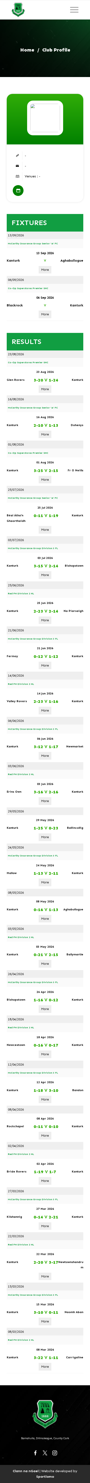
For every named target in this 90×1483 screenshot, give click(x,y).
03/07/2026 (16, 540)
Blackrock (15, 305)
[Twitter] (45, 1453)
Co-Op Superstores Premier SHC (28, 288)
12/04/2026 (16, 1064)
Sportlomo (45, 1476)
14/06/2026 (16, 675)
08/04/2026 (16, 1109)
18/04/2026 (16, 1019)
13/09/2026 (16, 235)
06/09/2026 (16, 280)
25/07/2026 (16, 490)
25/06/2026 (16, 585)
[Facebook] (35, 1453)
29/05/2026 (16, 811)
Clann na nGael (26, 1471)
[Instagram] (54, 1453)
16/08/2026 (16, 399)
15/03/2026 (16, 1286)
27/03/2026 (16, 1191)
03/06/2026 (16, 766)
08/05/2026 (16, 892)
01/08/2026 (16, 444)
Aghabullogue (71, 261)
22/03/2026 (16, 1236)
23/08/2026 (16, 354)
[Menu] (74, 9)
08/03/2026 (16, 1332)
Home (27, 50)
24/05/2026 (16, 847)
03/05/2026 (16, 929)
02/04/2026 (16, 1146)
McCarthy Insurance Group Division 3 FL (33, 548)
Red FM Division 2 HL (21, 593)
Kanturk (13, 261)
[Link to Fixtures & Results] (18, 190)
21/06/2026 (16, 630)
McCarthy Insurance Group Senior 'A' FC (33, 243)
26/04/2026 (16, 974)
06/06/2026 (16, 721)
